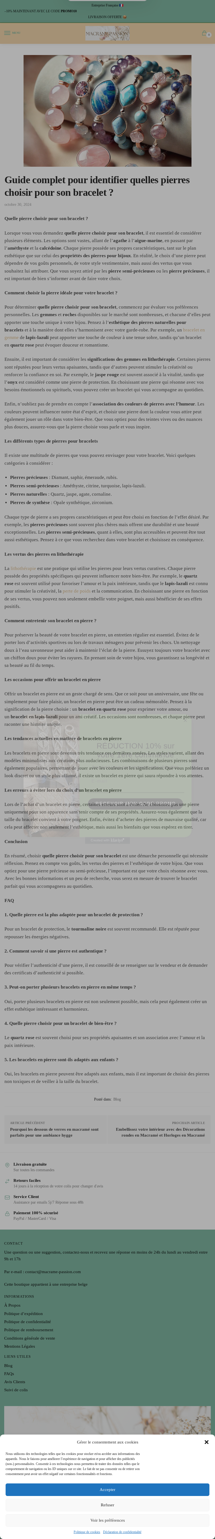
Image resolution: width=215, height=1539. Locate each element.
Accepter (107, 1489)
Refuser (107, 1505)
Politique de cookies (87, 1532)
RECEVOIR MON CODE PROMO (135, 794)
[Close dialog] (185, 711)
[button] (206, 1442)
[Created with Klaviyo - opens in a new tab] (107, 831)
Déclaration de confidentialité (122, 1532)
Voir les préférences (107, 1520)
